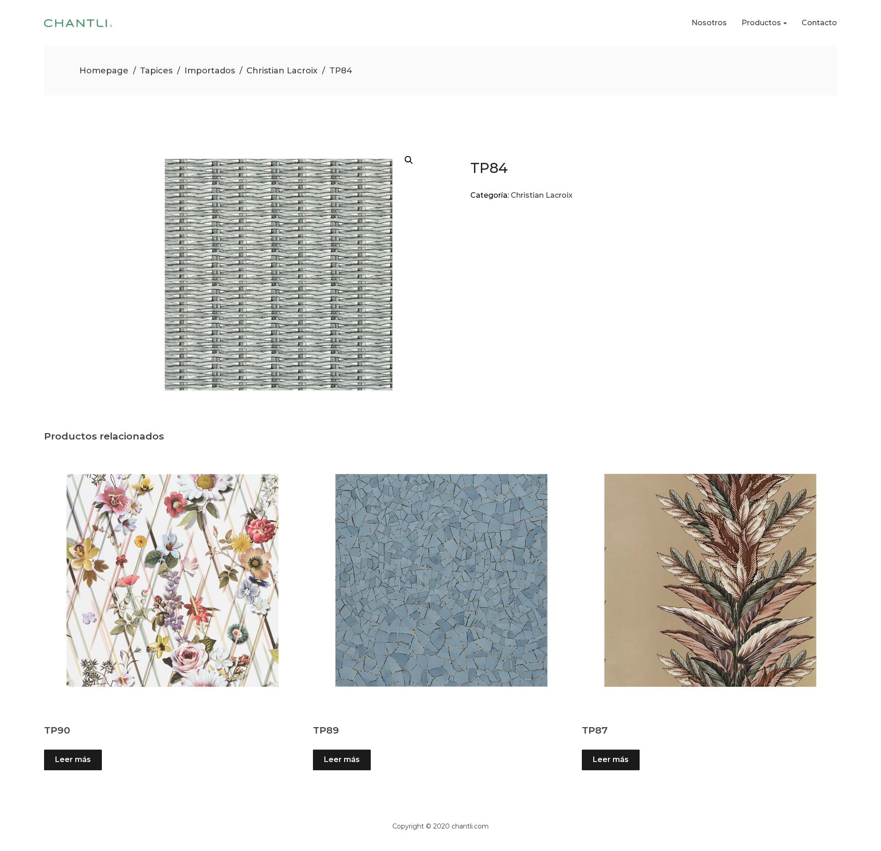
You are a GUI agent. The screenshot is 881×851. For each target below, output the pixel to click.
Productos (761, 22)
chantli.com (470, 826)
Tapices (156, 71)
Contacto (819, 22)
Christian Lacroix (282, 71)
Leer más (73, 759)
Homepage (103, 71)
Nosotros (709, 22)
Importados (209, 71)
